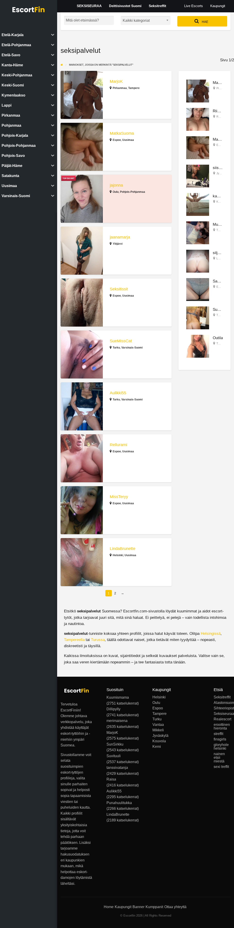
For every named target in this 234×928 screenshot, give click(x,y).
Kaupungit (217, 6)
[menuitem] (194, 6)
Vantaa (158, 725)
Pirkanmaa (120, 88)
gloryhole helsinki (221, 746)
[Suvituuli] (197, 317)
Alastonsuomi (222, 703)
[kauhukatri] (197, 204)
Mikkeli (158, 730)
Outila (218, 338)
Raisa (111, 779)
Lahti (219, 258)
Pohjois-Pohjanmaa (132, 191)
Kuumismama (117, 697)
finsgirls (220, 739)
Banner (138, 907)
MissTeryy (119, 496)
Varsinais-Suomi (132, 347)
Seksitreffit (157, 6)
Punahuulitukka (119, 803)
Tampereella (74, 640)
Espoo (117, 140)
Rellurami (118, 445)
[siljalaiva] (197, 261)
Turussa (98, 640)
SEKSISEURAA (89, 6)
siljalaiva (220, 253)
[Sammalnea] (197, 289)
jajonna (116, 185)
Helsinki (118, 555)
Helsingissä (211, 633)
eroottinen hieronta (222, 726)
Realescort (222, 719)
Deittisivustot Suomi (125, 6)
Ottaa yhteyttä (175, 907)
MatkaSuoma (122, 133)
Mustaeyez (222, 224)
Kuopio (220, 201)
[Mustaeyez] (197, 232)
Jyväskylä (222, 173)
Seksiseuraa (222, 714)
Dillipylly (113, 709)
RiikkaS (219, 111)
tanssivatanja (117, 768)
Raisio (220, 116)
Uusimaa (128, 140)
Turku (116, 347)
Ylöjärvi (117, 243)
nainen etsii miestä (219, 757)
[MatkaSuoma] (197, 147)
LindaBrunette (122, 548)
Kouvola (159, 741)
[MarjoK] (197, 91)
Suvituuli (220, 309)
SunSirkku (114, 744)
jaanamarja (120, 237)
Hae (204, 22)
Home (109, 907)
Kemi (156, 746)
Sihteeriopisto (222, 708)
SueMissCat (121, 341)
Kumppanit (154, 907)
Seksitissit (119, 289)
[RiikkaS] (197, 119)
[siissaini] (197, 176)
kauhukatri (222, 196)
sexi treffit (221, 767)
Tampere (134, 88)
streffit (218, 734)
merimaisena (117, 721)
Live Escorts (193, 6)
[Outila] (197, 346)
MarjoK (116, 81)
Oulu (116, 191)
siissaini (220, 168)
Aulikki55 (118, 393)
